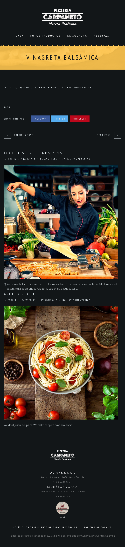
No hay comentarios (77, 87)
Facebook (40, 118)
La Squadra (77, 35)
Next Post (104, 135)
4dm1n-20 (50, 159)
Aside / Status (20, 293)
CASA (20, 35)
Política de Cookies (97, 527)
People (12, 300)
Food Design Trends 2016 (33, 153)
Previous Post (23, 135)
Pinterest (79, 118)
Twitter (59, 118)
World (12, 159)
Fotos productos (45, 35)
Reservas (101, 35)
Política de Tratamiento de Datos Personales (45, 527)
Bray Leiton (47, 87)
